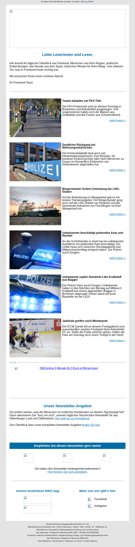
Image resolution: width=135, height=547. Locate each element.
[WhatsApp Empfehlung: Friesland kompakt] (28, 458)
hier (86, 1)
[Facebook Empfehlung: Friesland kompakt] (107, 457)
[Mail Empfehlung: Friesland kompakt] (67, 458)
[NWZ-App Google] (37, 510)
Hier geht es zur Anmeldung (72, 418)
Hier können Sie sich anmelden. (68, 471)
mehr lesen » (117, 120)
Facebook (100, 499)
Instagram (100, 505)
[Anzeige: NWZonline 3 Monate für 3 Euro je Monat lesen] (67, 380)
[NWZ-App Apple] (37, 500)
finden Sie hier (91, 424)
